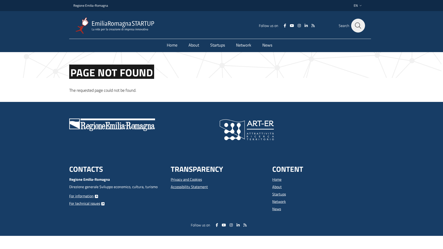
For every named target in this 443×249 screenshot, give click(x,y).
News (276, 209)
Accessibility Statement (189, 187)
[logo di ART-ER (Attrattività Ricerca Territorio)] (247, 129)
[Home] (116, 25)
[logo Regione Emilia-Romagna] (112, 124)
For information (81, 196)
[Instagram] (299, 25)
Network (279, 201)
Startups (279, 194)
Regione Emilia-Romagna (90, 5)
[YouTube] (292, 25)
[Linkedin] (306, 25)
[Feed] (313, 25)
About (277, 187)
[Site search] (358, 26)
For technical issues (84, 203)
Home (276, 179)
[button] (358, 5)
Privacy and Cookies (186, 179)
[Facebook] (285, 25)
